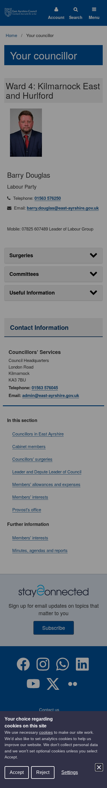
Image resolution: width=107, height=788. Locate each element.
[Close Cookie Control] (99, 767)
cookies (46, 732)
